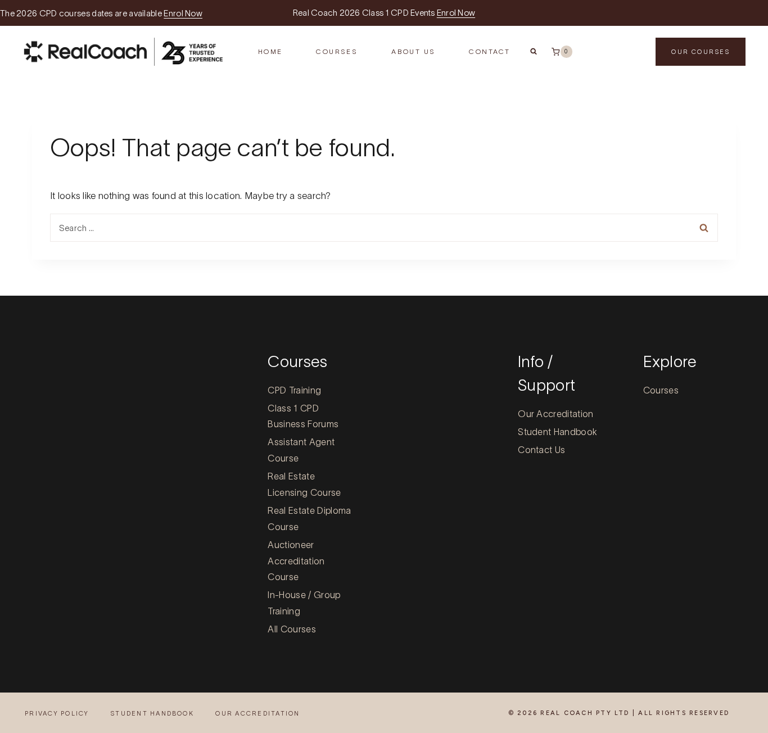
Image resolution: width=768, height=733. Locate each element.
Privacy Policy (57, 713)
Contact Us (541, 450)
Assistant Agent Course (301, 450)
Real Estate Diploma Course (309, 518)
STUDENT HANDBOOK (152, 713)
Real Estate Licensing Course (304, 484)
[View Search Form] (533, 51)
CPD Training (294, 390)
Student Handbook (557, 432)
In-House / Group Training (304, 603)
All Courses (292, 629)
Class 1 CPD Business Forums (303, 416)
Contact (489, 51)
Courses (661, 390)
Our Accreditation (555, 414)
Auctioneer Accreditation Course (296, 561)
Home (270, 51)
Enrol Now (183, 13)
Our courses (700, 51)
